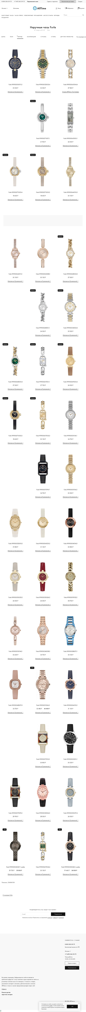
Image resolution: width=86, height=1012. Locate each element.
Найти (83, 15)
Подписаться (58, 914)
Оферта (4, 989)
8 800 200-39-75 (7, 1)
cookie (50, 1005)
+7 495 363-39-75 (19, 1)
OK (72, 1006)
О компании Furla (7, 895)
